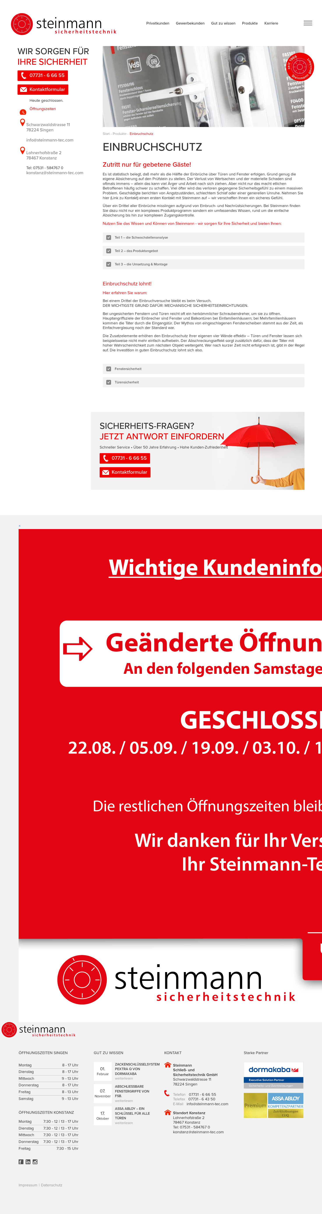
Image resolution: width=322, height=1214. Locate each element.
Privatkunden (157, 23)
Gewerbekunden (190, 23)
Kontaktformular (47, 89)
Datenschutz (51, 1185)
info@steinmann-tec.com (49, 140)
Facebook (21, 1161)
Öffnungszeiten (43, 108)
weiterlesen (124, 1078)
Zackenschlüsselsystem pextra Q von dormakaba (137, 1069)
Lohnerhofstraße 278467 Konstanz (44, 155)
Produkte (250, 23)
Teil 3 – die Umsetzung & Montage (141, 264)
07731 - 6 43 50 (201, 1099)
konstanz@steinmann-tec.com (54, 172)
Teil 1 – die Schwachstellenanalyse (141, 237)
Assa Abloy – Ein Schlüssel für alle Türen (132, 1113)
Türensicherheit (127, 382)
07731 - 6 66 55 (47, 75)
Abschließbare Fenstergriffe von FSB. (132, 1091)
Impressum (28, 1185)
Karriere (271, 23)
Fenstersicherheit (128, 369)
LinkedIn (28, 1161)
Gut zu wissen (223, 23)
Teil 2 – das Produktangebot (136, 251)
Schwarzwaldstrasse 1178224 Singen (48, 127)
